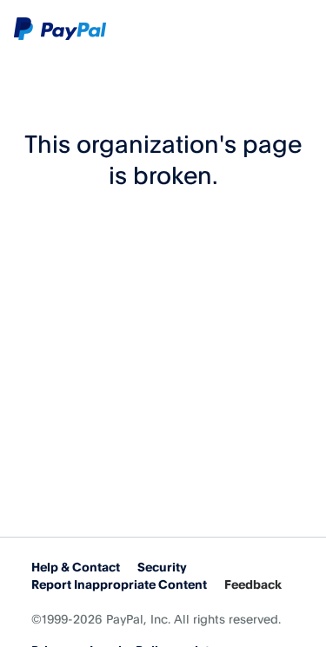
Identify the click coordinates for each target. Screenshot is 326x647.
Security (162, 566)
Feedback (253, 584)
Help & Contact (75, 566)
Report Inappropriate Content (119, 584)
